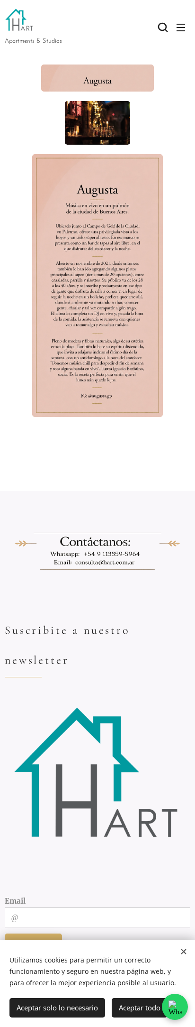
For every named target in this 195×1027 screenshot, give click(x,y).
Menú (180, 27)
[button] (161, 27)
